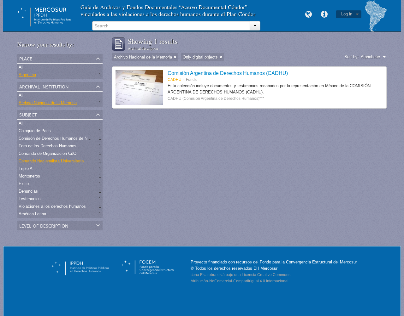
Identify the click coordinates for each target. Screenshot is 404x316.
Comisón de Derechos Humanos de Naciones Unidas (67, 138)
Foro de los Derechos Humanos (47, 146)
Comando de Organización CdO (47, 153)
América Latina (32, 214)
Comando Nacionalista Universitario (51, 161)
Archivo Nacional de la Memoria (48, 102)
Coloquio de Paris (35, 130)
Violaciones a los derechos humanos (52, 206)
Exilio (24, 183)
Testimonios (30, 198)
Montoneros (29, 176)
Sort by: (351, 56)
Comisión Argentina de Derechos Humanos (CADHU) (228, 73)
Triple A (26, 168)
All (21, 67)
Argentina (27, 74)
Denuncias (28, 191)
